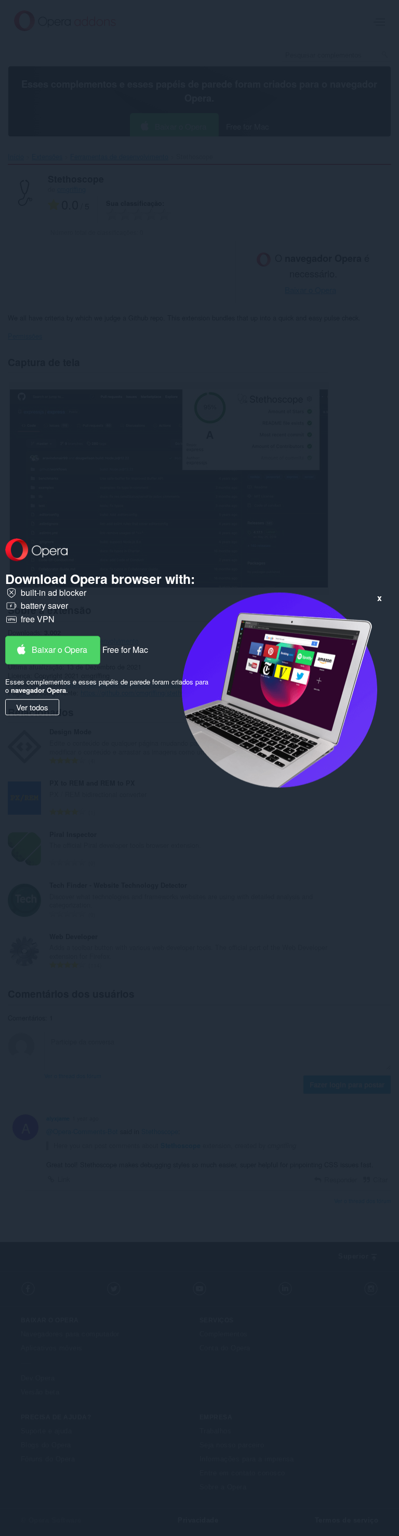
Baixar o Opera (59, 649)
